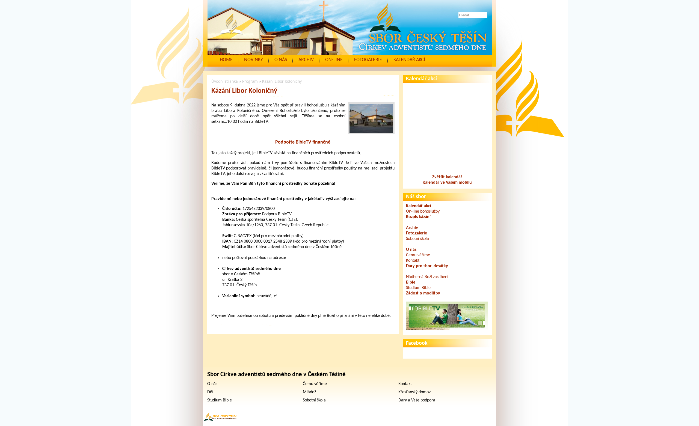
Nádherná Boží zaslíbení (427, 277)
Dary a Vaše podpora (416, 400)
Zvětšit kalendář (447, 177)
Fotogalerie (368, 59)
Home (226, 59)
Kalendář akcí (409, 59)
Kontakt (412, 260)
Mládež (309, 392)
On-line (334, 59)
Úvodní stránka (224, 81)
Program (250, 81)
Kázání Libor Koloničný (282, 81)
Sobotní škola (417, 239)
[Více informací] (447, 329)
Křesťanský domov (414, 392)
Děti (211, 392)
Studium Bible (418, 288)
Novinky (253, 59)
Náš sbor (416, 196)
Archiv (306, 59)
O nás (280, 59)
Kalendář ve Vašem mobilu (447, 182)
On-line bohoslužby (423, 211)
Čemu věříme (418, 255)
